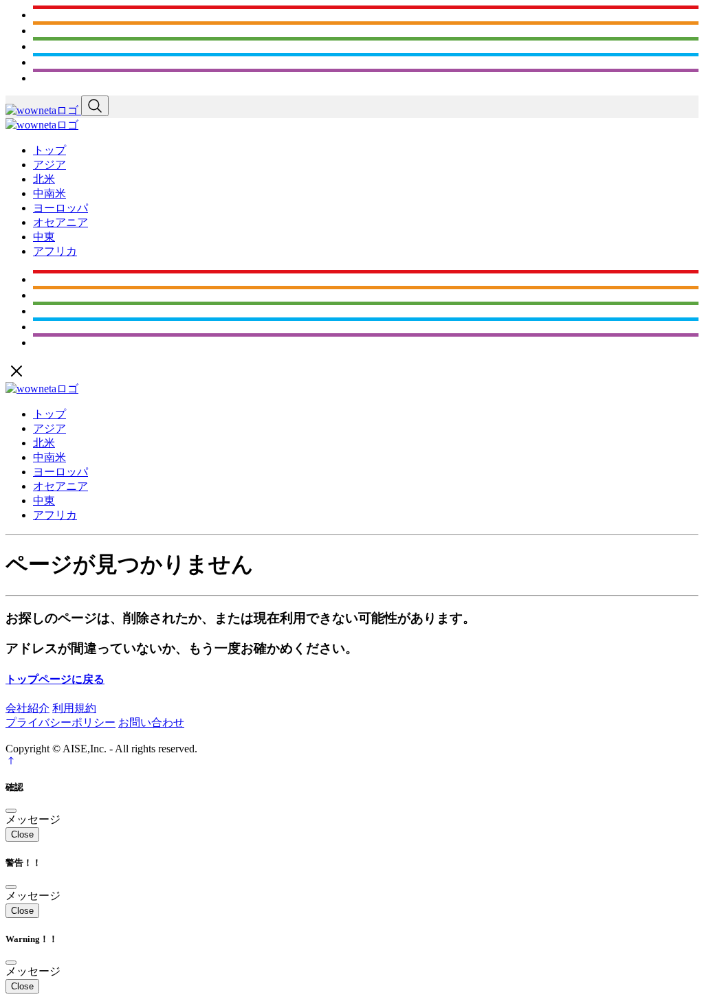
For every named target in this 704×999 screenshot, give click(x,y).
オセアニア (60, 222)
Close (22, 834)
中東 (44, 237)
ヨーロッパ (60, 208)
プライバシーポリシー (61, 722)
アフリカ (55, 251)
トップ (49, 150)
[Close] (11, 811)
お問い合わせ (151, 722)
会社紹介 (28, 708)
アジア (49, 164)
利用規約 (74, 708)
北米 (44, 179)
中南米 (49, 193)
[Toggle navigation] (95, 106)
